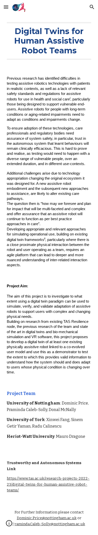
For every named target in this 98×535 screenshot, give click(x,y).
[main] (49, 41)
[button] (6, 7)
